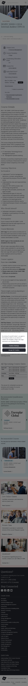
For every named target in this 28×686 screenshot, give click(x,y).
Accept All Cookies (14, 350)
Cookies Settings (14, 345)
